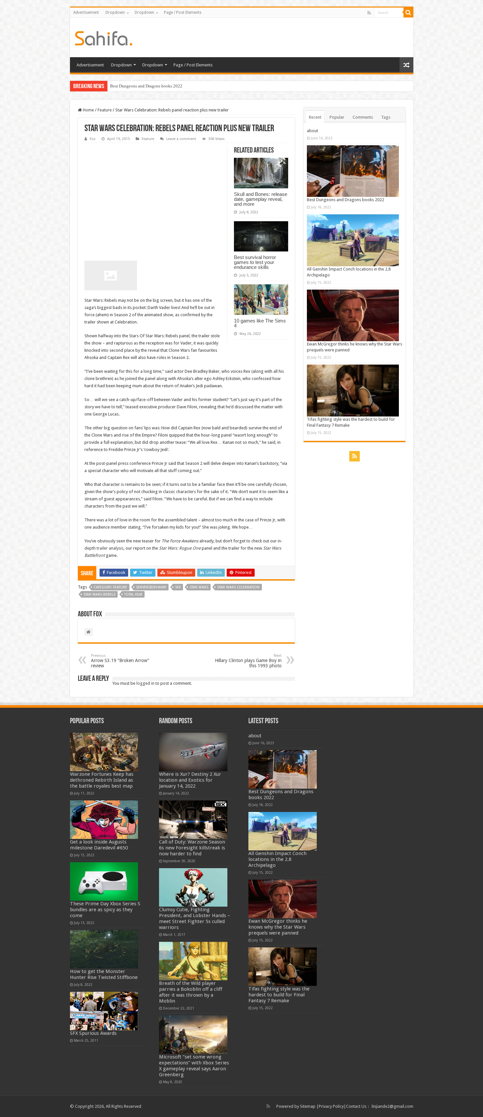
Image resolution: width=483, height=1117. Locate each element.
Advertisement (86, 12)
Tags (385, 117)
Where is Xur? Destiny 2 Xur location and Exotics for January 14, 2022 (190, 780)
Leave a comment (181, 139)
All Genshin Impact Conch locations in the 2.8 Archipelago (277, 859)
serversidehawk (151, 587)
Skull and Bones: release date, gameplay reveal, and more (260, 199)
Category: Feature (110, 587)
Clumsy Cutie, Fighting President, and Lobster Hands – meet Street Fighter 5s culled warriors (194, 918)
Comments (363, 117)
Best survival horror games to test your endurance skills (255, 262)
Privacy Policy (331, 1106)
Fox (93, 139)
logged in (145, 683)
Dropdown (115, 12)
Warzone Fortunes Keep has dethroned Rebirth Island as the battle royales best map (101, 780)
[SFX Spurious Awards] (104, 1011)
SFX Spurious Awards (93, 1033)
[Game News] (103, 37)
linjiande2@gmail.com (392, 1106)
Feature (105, 109)
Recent (315, 117)
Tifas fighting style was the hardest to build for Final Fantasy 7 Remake (279, 995)
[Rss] (369, 13)
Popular (337, 117)
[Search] (408, 12)
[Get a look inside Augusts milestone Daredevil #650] (104, 819)
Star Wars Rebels (99, 594)
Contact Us (356, 1106)
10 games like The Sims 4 (260, 323)
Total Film (133, 594)
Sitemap (307, 1106)
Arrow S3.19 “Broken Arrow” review (120, 661)
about (312, 130)
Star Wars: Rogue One (180, 548)
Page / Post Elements (182, 12)
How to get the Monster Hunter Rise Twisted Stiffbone (104, 974)
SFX (178, 587)
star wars (199, 587)
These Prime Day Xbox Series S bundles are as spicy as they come (105, 909)
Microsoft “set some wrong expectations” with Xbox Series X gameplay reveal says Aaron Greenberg (194, 1066)
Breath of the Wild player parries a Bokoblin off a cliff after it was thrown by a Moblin (190, 992)
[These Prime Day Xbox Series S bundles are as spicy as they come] (104, 881)
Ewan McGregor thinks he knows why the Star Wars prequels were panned (277, 927)
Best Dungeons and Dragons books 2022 (146, 85)
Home (88, 109)
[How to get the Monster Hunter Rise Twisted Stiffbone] (104, 949)
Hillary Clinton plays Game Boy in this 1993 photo (248, 661)
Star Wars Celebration (238, 587)
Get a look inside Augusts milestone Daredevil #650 (99, 845)
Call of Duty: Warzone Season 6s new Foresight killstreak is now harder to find (192, 848)
